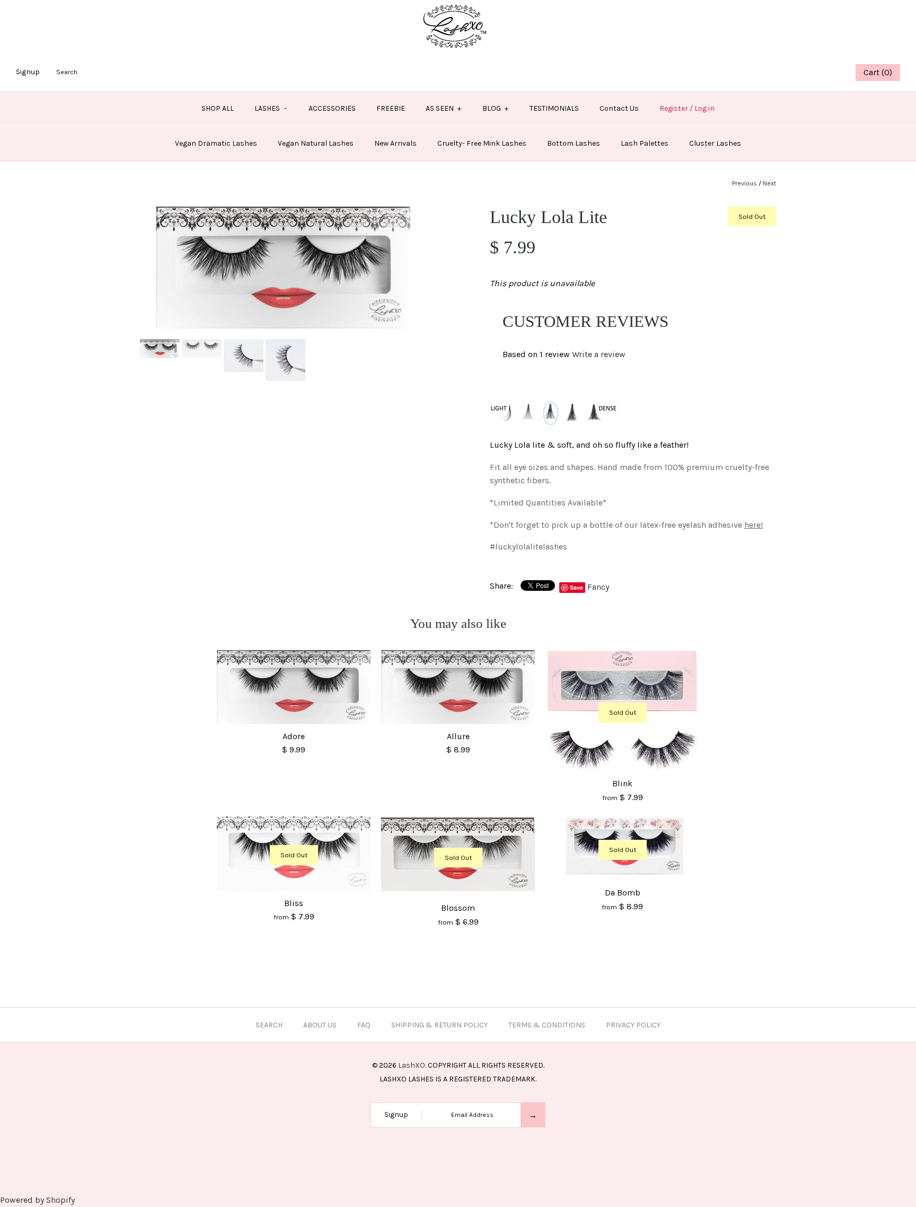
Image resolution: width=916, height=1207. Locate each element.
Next (769, 183)
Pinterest (806, 72)
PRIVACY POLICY (633, 1025)
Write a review (599, 354)
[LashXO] (458, 7)
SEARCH (269, 1025)
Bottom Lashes (573, 143)
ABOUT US (320, 1025)
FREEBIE (390, 108)
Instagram (819, 72)
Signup (28, 71)
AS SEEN (443, 108)
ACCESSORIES (332, 108)
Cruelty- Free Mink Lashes (481, 143)
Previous (744, 183)
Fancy (598, 587)
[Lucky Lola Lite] (283, 213)
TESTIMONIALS (554, 108)
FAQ (364, 1025)
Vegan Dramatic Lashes (216, 143)
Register (673, 108)
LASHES (270, 108)
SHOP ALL (217, 108)
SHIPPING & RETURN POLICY (439, 1025)
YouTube (832, 72)
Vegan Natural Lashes (316, 143)
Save (576, 587)
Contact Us (619, 108)
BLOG (495, 108)
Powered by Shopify (37, 1200)
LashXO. (412, 1065)
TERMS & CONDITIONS (546, 1025)
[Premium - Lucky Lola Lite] (245, 346)
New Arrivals (395, 143)
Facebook (779, 72)
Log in (704, 108)
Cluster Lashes (715, 143)
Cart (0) (878, 72)
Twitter (792, 72)
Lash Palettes (644, 143)
